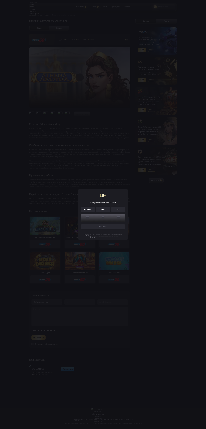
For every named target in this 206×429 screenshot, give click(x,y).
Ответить (103, 227)
